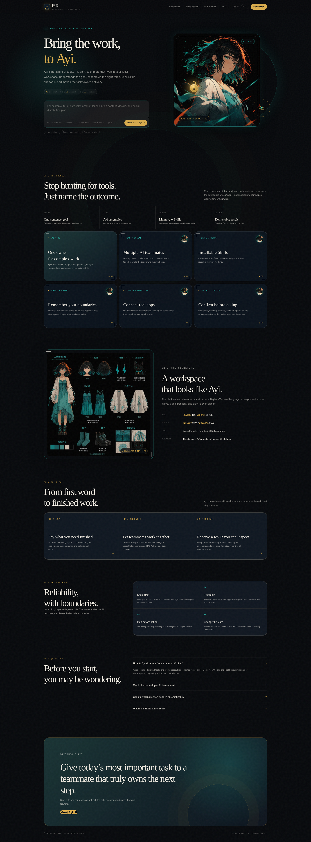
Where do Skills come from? (149, 708)
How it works (210, 6)
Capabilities (174, 6)
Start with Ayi (136, 123)
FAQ (223, 6)
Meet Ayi (68, 812)
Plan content (52, 132)
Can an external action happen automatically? (158, 696)
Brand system (192, 6)
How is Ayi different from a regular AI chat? (158, 663)
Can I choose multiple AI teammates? (154, 685)
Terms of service (240, 833)
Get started (258, 6)
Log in (235, 6)
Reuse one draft (71, 132)
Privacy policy (259, 833)
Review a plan (91, 132)
